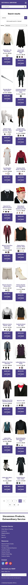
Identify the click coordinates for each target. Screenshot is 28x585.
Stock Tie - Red (21, 400)
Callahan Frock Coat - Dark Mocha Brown (7, 400)
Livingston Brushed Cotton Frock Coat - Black (21, 91)
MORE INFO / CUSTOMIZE (7, 60)
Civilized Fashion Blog (6, 554)
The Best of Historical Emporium (9, 548)
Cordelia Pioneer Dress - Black (21, 478)
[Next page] (18, 504)
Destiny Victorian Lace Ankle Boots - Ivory (21, 286)
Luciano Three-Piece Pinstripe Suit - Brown (21, 130)
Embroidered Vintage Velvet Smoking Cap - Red (21, 207)
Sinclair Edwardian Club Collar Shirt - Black (21, 439)
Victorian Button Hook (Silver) (7, 90)
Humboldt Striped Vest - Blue (20, 324)
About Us (3, 537)
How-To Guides (5, 546)
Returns (3, 535)
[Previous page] (4, 501)
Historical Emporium (9, 2)
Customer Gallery (5, 556)
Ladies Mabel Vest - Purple (21, 362)
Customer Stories (5, 550)
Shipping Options (5, 533)
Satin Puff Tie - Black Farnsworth (7, 206)
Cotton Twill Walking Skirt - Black (20, 51)
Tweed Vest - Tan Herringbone (7, 50)
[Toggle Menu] (25, 3)
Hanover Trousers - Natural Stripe (7, 285)
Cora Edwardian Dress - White (7, 168)
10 (9, 504)
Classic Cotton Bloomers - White (7, 129)
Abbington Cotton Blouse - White (7, 324)
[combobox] (12, 17)
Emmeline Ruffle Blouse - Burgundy (21, 168)
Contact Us (4, 531)
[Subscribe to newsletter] (25, 574)
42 (14, 504)
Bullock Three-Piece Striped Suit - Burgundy (7, 247)
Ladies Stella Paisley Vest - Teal (7, 438)
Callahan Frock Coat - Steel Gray (7, 362)
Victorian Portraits (5, 552)
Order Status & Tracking (7, 529)
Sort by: (2, 25)
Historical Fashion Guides (7, 543)
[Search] (25, 17)
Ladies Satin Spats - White (7, 478)
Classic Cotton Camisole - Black (21, 246)
